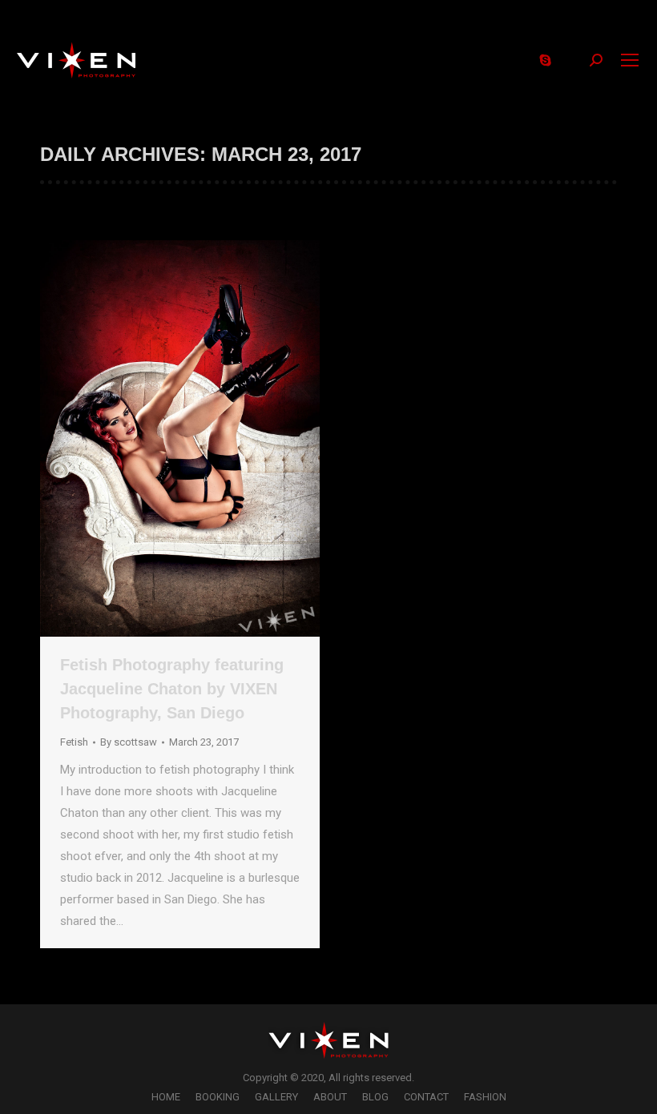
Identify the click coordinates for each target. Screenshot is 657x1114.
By (128, 742)
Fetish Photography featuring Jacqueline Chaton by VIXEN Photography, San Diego (172, 689)
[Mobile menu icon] (630, 60)
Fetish (74, 742)
